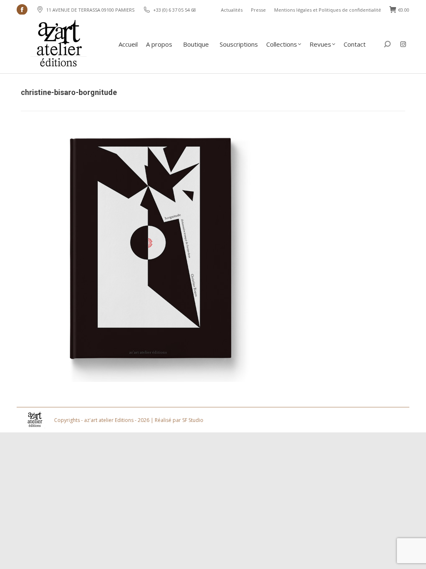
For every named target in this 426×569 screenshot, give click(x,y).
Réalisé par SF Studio (179, 420)
